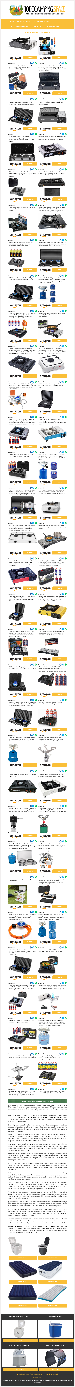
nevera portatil (55, 1316)
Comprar (30, 57)
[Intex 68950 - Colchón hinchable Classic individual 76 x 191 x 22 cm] (22, 1270)
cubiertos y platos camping (19, 26)
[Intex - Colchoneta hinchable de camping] (52, 1294)
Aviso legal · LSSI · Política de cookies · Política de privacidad (37, 1374)
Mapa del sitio (37, 1377)
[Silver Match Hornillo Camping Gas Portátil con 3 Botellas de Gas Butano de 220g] (52, 682)
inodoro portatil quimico (19, 1316)
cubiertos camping (23, 21)
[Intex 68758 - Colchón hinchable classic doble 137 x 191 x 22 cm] (22, 1294)
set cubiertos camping (42, 21)
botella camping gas (52, 26)
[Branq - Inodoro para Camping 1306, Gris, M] (52, 1246)
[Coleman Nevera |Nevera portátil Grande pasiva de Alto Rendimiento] (22, 859)
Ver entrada (22, 1258)
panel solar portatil (55, 1345)
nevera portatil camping (19, 1345)
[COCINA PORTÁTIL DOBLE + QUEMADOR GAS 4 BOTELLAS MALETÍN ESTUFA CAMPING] (22, 435)
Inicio (12, 21)
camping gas (37, 26)
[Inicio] (37, 15)
